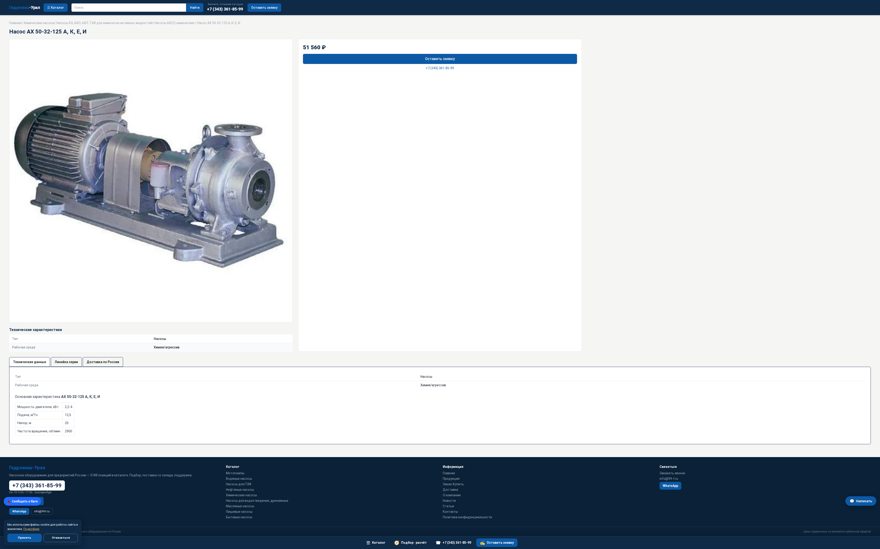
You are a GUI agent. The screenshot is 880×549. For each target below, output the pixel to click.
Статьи (448, 506)
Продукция (451, 478)
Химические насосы (38, 23)
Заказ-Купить (453, 484)
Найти (195, 7)
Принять (24, 537)
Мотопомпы (235, 473)
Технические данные (29, 362)
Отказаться (61, 537)
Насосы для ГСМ (238, 484)
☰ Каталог (55, 7)
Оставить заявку (264, 7)
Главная (15, 23)
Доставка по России (103, 362)
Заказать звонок (672, 473)
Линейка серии (66, 362)
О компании (452, 495)
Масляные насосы (240, 506)
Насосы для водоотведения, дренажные (257, 500)
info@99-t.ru (42, 511)
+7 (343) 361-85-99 (440, 68)
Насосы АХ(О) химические (174, 23)
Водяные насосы (239, 478)
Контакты (450, 511)
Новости (449, 500)
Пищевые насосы (239, 511)
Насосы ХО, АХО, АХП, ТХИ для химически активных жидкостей (104, 23)
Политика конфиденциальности (467, 517)
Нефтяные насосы (240, 489)
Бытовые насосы (239, 517)
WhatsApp (19, 511)
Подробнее (31, 529)
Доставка (450, 489)
